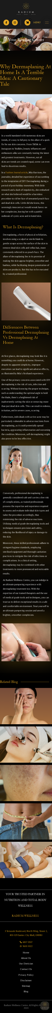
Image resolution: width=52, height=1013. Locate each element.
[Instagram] (15, 22)
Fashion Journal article (16, 172)
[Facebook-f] (6, 22)
